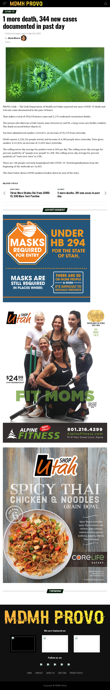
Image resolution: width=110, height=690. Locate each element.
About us (50, 672)
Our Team (62, 672)
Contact (39, 672)
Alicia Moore (14, 38)
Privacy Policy (76, 672)
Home (29, 672)
